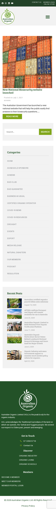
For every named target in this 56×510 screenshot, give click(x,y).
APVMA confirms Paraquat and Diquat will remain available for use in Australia (36, 312)
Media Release (14, 245)
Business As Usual (16, 196)
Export (11, 238)
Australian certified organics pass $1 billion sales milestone (36, 300)
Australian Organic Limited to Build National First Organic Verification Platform (36, 324)
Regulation (13, 273)
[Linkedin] (9, 3)
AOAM (10, 161)
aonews (7, 100)
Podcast (11, 266)
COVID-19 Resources (17, 217)
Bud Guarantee (15, 189)
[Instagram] (6, 3)
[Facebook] (2, 3)
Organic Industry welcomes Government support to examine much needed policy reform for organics (36, 354)
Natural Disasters (16, 252)
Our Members (14, 259)
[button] (47, 17)
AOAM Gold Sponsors (17, 168)
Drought (11, 224)
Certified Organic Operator (21, 203)
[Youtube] (12, 3)
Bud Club (12, 182)
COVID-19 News (14, 210)
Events (10, 231)
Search (45, 131)
